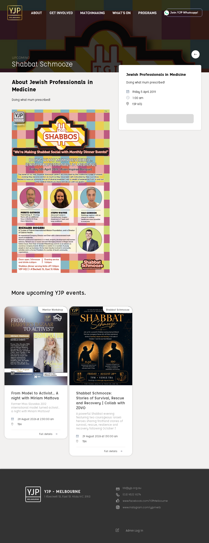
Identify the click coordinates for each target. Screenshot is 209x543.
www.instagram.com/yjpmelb (142, 507)
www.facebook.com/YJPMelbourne (145, 500)
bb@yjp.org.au (132, 487)
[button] (61, 13)
